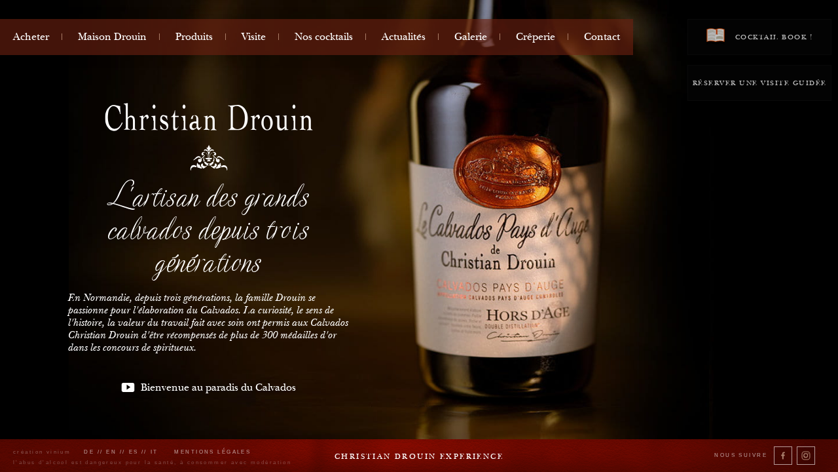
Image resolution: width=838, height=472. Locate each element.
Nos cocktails (324, 37)
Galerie (470, 37)
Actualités (404, 37)
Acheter (31, 37)
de (89, 452)
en (111, 452)
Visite (254, 37)
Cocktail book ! (772, 37)
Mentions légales (212, 452)
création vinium (42, 452)
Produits (194, 37)
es (134, 452)
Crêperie (535, 37)
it (154, 452)
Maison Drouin (112, 37)
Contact (602, 37)
